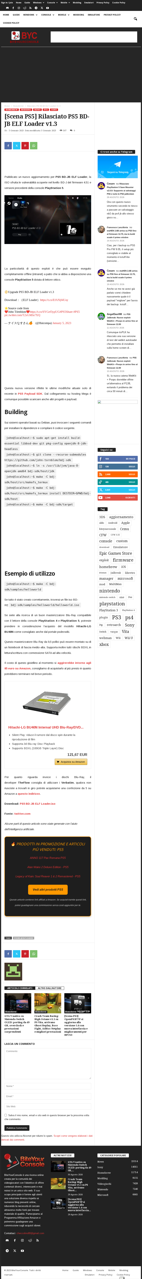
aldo (101, 522)
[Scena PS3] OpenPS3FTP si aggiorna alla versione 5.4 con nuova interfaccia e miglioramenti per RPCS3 (76, 1025)
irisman (102, 573)
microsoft (125, 578)
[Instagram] (19, 8)
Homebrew (18, 106)
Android (112, 523)
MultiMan (115, 584)
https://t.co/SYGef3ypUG (45, 311)
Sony (54, 110)
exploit (104, 560)
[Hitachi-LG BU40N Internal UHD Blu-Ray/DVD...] (47, 703)
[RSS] (30, 8)
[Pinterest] (25, 145)
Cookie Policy (118, 3)
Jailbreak (116, 573)
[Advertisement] (94, 37)
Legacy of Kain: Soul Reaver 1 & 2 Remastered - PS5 (48, 876)
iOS (123, 567)
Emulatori (89, 3)
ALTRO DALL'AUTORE (49, 988)
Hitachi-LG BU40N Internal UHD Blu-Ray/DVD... (46, 727)
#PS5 (76, 311)
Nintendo (102, 1189)
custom (122, 541)
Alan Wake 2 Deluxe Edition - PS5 (47, 867)
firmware (123, 560)
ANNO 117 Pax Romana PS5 (48, 857)
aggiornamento (121, 517)
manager (106, 578)
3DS (102, 517)
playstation (112, 604)
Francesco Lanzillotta (117, 227)
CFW (103, 535)
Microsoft (102, 1195)
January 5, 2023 (62, 323)
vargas (114, 632)
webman (105, 638)
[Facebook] (13, 8)
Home (18, 3)
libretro (130, 572)
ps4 (129, 617)
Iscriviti (130, 497)
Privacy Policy (103, 3)
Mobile (64, 3)
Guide (27, 3)
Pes (130, 597)
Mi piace (130, 458)
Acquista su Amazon (73, 761)
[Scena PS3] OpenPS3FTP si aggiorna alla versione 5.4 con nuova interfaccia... (79, 1205)
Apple (125, 523)
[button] (135, 19)
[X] (42, 8)
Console (51, 3)
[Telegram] (36, 8)
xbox (104, 644)
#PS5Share (66, 311)
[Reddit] (24, 8)
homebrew (108, 567)
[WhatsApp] (33, 145)
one (121, 597)
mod (102, 584)
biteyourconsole (107, 529)
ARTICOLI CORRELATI (19, 988)
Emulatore (120, 547)
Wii (118, 638)
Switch (102, 632)
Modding (77, 3)
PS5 (46, 110)
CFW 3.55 (115, 535)
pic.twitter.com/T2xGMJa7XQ (22, 315)
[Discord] (7, 8)
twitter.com (22, 813)
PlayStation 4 (128, 610)
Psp (101, 625)
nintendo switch (107, 597)
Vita (125, 631)
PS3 (116, 617)
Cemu (124, 529)
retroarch (114, 625)
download (104, 547)
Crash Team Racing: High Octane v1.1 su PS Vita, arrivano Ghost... (78, 1185)
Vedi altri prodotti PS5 (48, 889)
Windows (37, 3)
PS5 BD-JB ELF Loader (23, 938)
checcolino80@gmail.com (30, 1233)
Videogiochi (104, 1184)
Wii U (129, 638)
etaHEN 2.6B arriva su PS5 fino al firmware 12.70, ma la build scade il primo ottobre (121, 234)
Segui (132, 466)
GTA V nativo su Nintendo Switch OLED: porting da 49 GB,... (79, 1166)
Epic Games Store (115, 553)
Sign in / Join (7, 3)
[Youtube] (47, 8)
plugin (103, 617)
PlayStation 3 (108, 610)
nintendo (109, 591)
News (37, 110)
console (105, 541)
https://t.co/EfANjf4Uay (54, 299)
